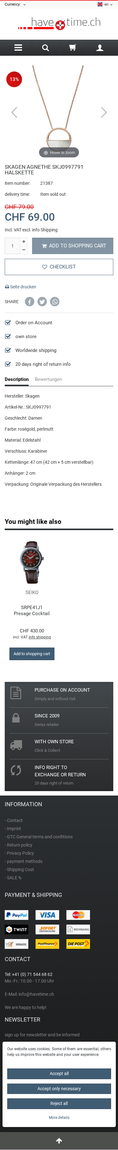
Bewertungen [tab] (48, 379)
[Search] (45, 48)
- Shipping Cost (19, 869)
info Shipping (45, 229)
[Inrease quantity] (23, 242)
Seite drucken (22, 286)
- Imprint (13, 828)
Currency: (14, 4)
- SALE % (13, 877)
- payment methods (23, 861)
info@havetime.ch (36, 994)
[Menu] (18, 48)
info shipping (40, 637)
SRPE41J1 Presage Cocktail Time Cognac (32, 610)
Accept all (59, 1073)
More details (59, 1117)
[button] (29, 301)
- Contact (14, 820)
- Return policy (18, 844)
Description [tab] (17, 379)
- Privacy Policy (19, 853)
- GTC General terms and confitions (39, 836)
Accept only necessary (59, 1088)
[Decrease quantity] (23, 250)
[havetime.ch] (59, 24)
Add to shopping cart (77, 246)
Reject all (59, 1103)
